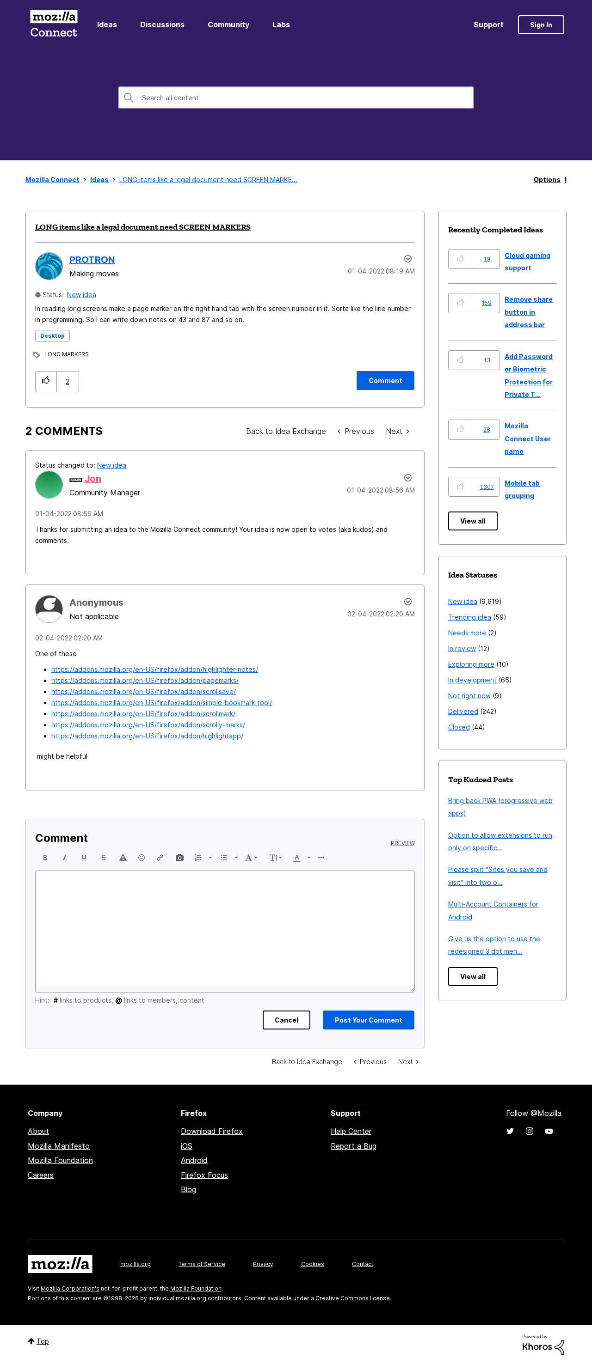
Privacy (263, 1263)
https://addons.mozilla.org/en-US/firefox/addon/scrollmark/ (143, 714)
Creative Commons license (352, 1298)
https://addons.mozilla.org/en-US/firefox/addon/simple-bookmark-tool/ (161, 702)
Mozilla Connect (54, 25)
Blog (188, 1189)
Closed (459, 727)
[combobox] (296, 97)
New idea (81, 294)
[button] (46, 381)
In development (472, 680)
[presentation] (45, 857)
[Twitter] (510, 1131)
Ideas (107, 24)
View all (473, 521)
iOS (186, 1146)
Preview (403, 843)
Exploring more (471, 664)
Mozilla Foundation (60, 1160)
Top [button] (43, 1341)
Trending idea (469, 617)
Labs (281, 24)
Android (194, 1160)
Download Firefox (212, 1131)
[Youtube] (549, 1131)
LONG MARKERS (66, 354)
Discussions (162, 24)
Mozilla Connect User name (528, 438)
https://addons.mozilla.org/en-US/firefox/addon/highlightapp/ (147, 736)
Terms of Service (202, 1263)
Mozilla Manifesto (59, 1146)
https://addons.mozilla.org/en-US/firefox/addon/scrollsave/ (143, 691)
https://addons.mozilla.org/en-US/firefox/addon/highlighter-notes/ (154, 669)
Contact (362, 1263)
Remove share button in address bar (529, 312)
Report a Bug (353, 1146)
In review (462, 648)
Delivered (463, 711)
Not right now (469, 696)
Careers (41, 1175)
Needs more (467, 633)
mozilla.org (135, 1263)
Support (489, 24)
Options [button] (547, 179)
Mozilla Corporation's (70, 1288)
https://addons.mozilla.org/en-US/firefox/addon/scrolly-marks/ (148, 725)
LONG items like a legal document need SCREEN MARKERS (143, 227)
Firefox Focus (204, 1175)
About (38, 1131)
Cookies (312, 1263)
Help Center (351, 1131)
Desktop (52, 335)
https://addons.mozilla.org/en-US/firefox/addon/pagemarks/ (145, 680)
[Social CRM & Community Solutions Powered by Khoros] (543, 1344)
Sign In (541, 25)
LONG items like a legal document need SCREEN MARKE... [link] (208, 179)
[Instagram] (529, 1131)
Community (228, 24)
